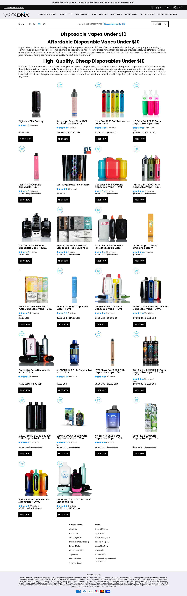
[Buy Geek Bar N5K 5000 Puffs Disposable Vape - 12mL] (112, 163)
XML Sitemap (111, 586)
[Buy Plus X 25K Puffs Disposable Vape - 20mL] (36, 348)
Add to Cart (25, 139)
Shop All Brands (101, 529)
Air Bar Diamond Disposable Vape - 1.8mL (73, 307)
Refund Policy (75, 546)
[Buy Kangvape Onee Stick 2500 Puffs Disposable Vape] (74, 99)
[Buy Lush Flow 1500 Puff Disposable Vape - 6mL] (112, 99)
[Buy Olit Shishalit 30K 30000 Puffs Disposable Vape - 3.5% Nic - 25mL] (151, 348)
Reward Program (102, 542)
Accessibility (100, 554)
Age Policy (73, 554)
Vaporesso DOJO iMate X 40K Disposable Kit (74, 500)
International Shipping (79, 542)
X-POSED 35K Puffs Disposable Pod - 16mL (74, 371)
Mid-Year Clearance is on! (14, 8)
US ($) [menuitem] (181, 7)
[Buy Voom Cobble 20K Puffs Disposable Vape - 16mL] (112, 285)
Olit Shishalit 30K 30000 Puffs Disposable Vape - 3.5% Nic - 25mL (149, 372)
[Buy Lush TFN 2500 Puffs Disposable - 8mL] (36, 163)
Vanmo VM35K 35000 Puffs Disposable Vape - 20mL (72, 437)
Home (80, 24)
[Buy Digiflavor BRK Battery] (36, 99)
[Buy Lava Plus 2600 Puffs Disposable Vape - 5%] (151, 414)
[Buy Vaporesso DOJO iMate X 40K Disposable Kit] (74, 478)
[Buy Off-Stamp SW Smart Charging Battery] (151, 224)
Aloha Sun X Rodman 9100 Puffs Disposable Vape (109, 246)
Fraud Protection (76, 550)
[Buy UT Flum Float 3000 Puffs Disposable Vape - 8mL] (151, 99)
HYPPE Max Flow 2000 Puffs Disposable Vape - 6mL (110, 371)
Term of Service (76, 563)
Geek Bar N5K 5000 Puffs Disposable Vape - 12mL (109, 186)
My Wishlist (99, 533)
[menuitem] (163, 7)
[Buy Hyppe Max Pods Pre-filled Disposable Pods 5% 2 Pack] (74, 224)
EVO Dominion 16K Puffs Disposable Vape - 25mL (32, 246)
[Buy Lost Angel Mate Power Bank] (74, 163)
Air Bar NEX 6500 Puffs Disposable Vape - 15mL (108, 437)
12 (30, 24)
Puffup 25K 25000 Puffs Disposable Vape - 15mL (147, 186)
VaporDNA (90, 575)
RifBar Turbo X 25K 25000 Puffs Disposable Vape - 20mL (150, 307)
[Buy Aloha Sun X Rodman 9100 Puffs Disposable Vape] (112, 224)
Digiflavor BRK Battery (30, 121)
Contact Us (74, 533)
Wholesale (99, 550)
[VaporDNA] (16, 14)
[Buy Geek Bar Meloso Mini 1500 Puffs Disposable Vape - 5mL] (36, 285)
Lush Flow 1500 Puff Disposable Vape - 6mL (112, 122)
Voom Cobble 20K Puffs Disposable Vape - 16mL (108, 307)
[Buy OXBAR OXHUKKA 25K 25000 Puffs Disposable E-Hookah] (36, 414)
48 (44, 24)
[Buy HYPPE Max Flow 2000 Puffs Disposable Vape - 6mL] (112, 348)
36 (39, 24)
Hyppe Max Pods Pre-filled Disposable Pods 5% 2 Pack (72, 246)
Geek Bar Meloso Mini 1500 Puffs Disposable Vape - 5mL (35, 307)
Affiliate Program (102, 537)
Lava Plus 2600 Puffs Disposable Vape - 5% (145, 437)
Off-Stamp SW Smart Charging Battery (145, 246)
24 (34, 24)
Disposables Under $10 (114, 24)
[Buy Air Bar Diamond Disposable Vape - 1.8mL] (74, 285)
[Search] (152, 7)
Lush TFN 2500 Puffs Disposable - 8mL (29, 186)
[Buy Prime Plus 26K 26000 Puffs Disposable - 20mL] (36, 478)
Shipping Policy (75, 537)
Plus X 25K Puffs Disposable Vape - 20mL (34, 371)
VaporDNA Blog (101, 546)
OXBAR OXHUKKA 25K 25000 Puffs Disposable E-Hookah (34, 437)
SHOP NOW (63, 139)
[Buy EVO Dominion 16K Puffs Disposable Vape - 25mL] (36, 224)
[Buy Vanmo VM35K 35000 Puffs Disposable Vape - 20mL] (74, 414)
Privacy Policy (75, 558)
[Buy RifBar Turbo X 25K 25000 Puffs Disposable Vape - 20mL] (151, 285)
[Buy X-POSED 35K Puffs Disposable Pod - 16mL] (74, 348)
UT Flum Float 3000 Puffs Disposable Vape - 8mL (147, 122)
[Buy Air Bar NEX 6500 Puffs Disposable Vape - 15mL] (112, 414)
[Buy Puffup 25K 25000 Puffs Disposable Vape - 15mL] (151, 163)
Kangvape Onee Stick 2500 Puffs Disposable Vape (72, 122)
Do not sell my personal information (105, 560)
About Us (73, 529)
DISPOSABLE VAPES (93, 24)
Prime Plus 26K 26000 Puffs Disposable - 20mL (33, 500)
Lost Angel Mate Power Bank (73, 184)
